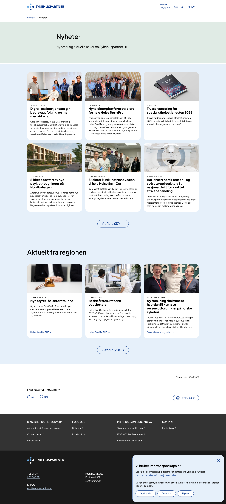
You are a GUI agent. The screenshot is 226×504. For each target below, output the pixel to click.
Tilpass (185, 493)
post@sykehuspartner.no (39, 488)
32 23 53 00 (33, 477)
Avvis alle (166, 493)
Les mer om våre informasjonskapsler (156, 475)
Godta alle (145, 493)
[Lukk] (218, 460)
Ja (32, 396)
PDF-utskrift (189, 398)
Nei (46, 396)
